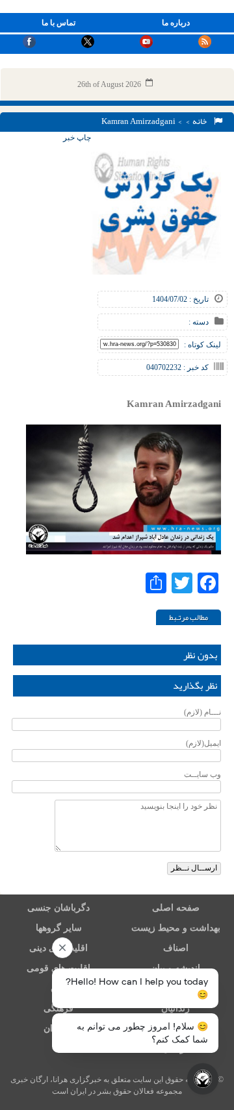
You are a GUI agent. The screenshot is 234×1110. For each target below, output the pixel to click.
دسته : (198, 322)
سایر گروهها (59, 928)
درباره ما (176, 22)
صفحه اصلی (176, 908)
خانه (200, 121)
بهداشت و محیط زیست (175, 928)
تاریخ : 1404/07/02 (180, 299)
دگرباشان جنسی (58, 908)
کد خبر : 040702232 (177, 367)
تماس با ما (58, 22)
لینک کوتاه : (202, 344)
